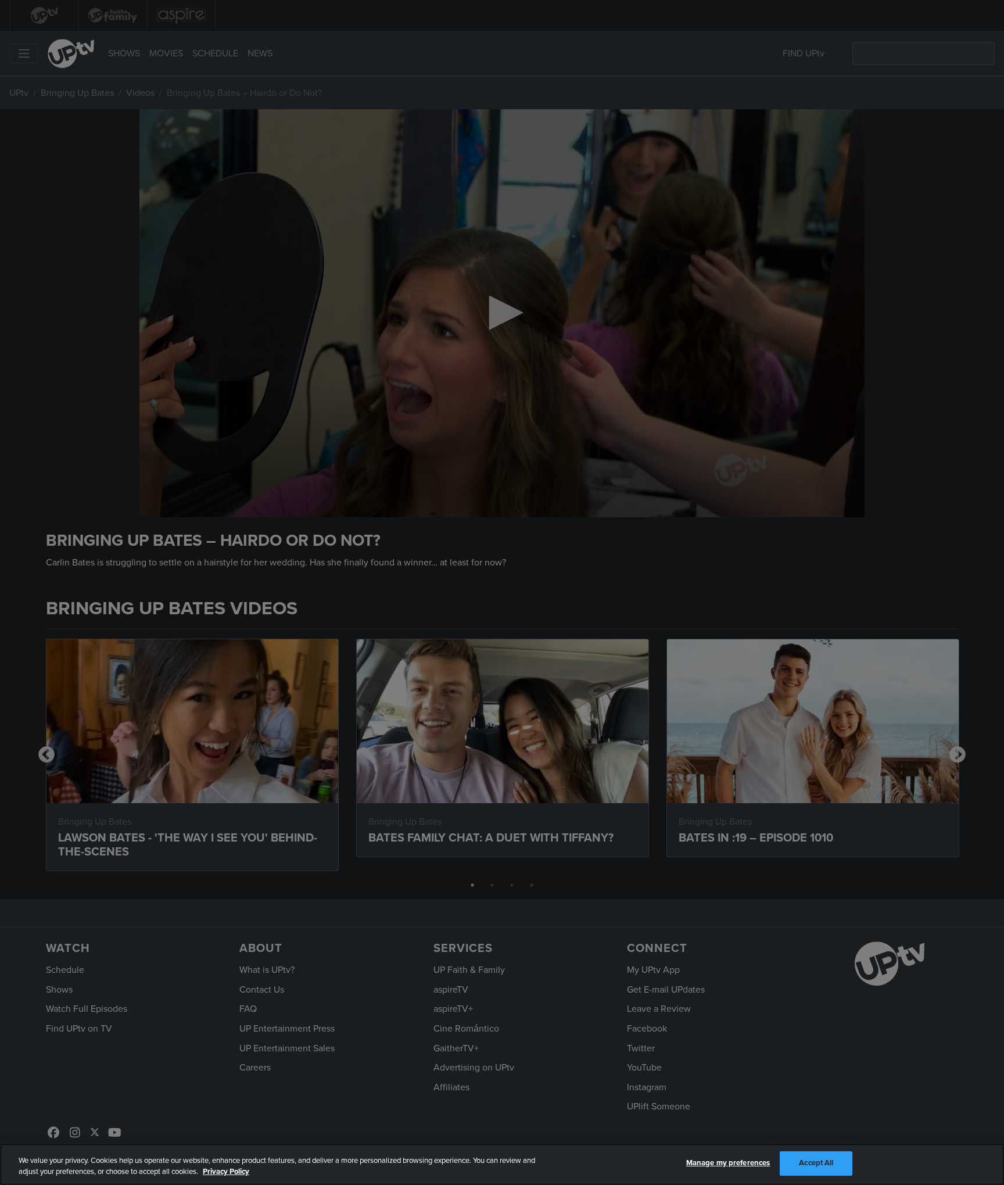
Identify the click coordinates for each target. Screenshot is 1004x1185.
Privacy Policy (226, 1172)
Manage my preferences (728, 1163)
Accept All (816, 1163)
